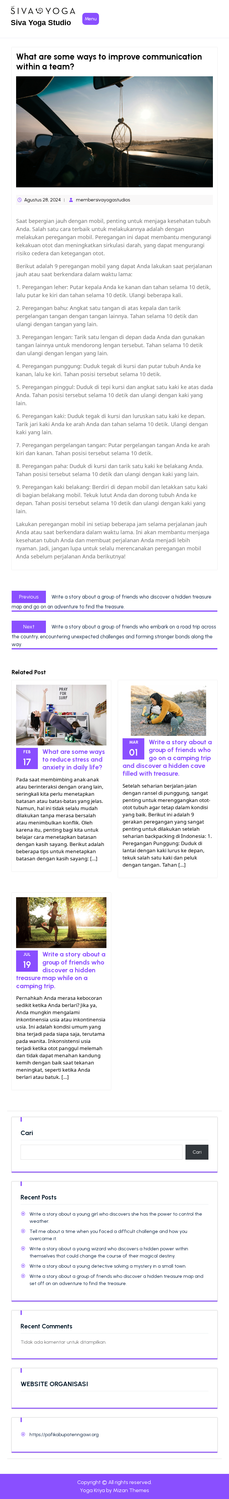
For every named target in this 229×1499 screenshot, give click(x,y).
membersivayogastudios (103, 200)
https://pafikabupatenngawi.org (64, 1434)
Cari (27, 1133)
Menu (91, 19)
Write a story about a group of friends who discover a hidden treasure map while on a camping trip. (61, 970)
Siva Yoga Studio (41, 22)
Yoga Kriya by (114, 1490)
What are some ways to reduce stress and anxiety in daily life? (73, 759)
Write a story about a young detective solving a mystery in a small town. (108, 1266)
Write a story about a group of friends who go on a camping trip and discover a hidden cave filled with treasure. (167, 758)
